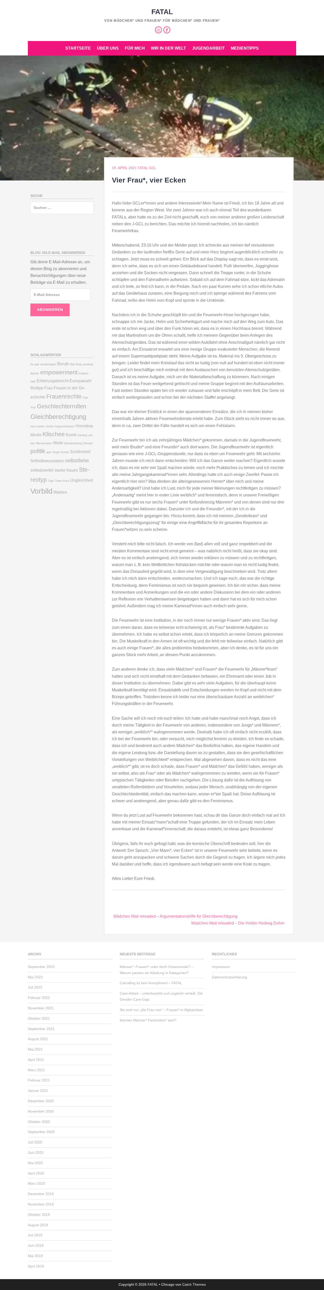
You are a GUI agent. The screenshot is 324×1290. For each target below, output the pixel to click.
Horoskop (84, 426)
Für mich (135, 48)
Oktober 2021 (39, 1018)
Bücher (34, 373)
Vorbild (41, 491)
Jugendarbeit (208, 48)
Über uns (108, 48)
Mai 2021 (35, 1049)
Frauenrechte (64, 396)
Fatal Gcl (147, 168)
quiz (48, 452)
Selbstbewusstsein (47, 460)
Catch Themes (194, 1284)
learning (82, 435)
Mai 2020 (35, 1163)
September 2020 (41, 1132)
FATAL (162, 12)
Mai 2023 (35, 977)
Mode (58, 442)
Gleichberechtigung (58, 416)
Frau (48, 388)
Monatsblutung (73, 443)
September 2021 (41, 1029)
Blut (72, 364)
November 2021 (41, 1008)
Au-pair (34, 364)
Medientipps (245, 48)
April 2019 (36, 1266)
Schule (64, 452)
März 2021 (36, 1070)
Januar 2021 (38, 1091)
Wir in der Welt (168, 48)
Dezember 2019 (41, 1194)
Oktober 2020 (39, 1122)
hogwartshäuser (65, 426)
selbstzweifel (42, 470)
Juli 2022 (35, 987)
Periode (88, 443)
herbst (50, 426)
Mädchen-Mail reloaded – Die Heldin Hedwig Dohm (237, 923)
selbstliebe (77, 460)
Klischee (54, 434)
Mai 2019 (35, 1256)
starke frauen (66, 470)
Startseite (78, 48)
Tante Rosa (62, 480)
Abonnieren (50, 310)
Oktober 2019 (39, 1215)
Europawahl (80, 380)
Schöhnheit (80, 451)
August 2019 (38, 1225)
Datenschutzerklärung (229, 977)
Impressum (221, 967)
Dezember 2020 (41, 1101)
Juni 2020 (36, 1153)
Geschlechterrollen (61, 406)
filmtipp (36, 388)
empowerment (58, 372)
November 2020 (41, 1111)
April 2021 (36, 1060)
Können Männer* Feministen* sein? (148, 1020)
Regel (55, 452)
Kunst (71, 434)
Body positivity (84, 364)
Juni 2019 (36, 1245)
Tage (51, 480)
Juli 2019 (35, 1235)
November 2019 (41, 1204)
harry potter (37, 426)
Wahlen (60, 492)
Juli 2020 (35, 1142)
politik (37, 451)
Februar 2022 (39, 998)
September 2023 (41, 967)
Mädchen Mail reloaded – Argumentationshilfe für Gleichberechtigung (175, 916)
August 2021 (38, 1039)
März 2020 (36, 1183)
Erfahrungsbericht (53, 380)
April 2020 (36, 1173)
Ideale (36, 434)
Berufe (63, 363)
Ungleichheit (81, 480)
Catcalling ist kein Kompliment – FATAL (151, 983)
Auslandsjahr (48, 364)
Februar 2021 (39, 1080)
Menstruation (44, 443)
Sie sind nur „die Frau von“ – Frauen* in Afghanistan (161, 1010)
